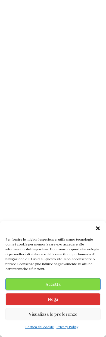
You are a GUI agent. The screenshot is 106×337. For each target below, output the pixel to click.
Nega (53, 299)
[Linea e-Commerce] (53, 9)
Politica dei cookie (39, 327)
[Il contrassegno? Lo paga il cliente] (53, 131)
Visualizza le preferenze (53, 314)
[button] (98, 228)
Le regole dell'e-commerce (28, 190)
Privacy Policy (67, 327)
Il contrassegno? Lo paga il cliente (50, 205)
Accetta (53, 284)
